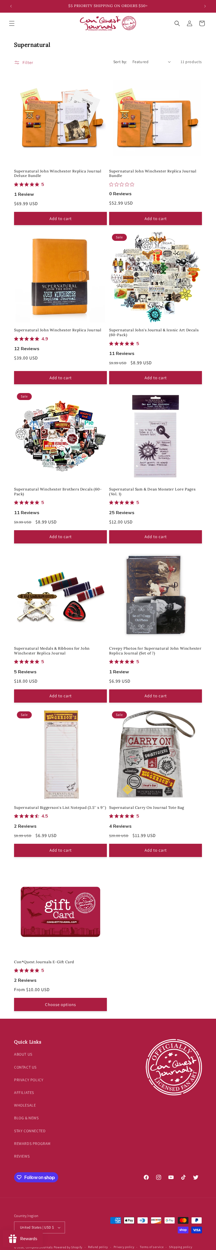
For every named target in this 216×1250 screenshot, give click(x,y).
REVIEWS (22, 1156)
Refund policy (98, 1247)
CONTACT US (25, 1067)
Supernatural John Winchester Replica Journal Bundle (152, 173)
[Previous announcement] (11, 6)
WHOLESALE (25, 1105)
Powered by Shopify (68, 1247)
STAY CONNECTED (30, 1130)
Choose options (60, 1004)
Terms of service (151, 1247)
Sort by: (120, 61)
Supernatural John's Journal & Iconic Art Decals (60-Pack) (154, 332)
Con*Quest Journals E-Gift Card (44, 962)
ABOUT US (23, 1054)
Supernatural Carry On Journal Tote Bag (146, 807)
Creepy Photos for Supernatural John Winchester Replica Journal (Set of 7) (155, 651)
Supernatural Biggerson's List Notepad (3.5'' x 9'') (60, 807)
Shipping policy (180, 1247)
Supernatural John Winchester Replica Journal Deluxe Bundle (57, 173)
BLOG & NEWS (26, 1117)
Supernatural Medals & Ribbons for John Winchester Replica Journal (52, 651)
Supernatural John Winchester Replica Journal (57, 330)
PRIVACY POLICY (28, 1079)
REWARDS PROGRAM (32, 1143)
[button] (12, 23)
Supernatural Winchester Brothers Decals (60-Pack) (58, 491)
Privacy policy (124, 1247)
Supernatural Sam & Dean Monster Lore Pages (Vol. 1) (152, 491)
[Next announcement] (205, 6)
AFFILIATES (24, 1092)
